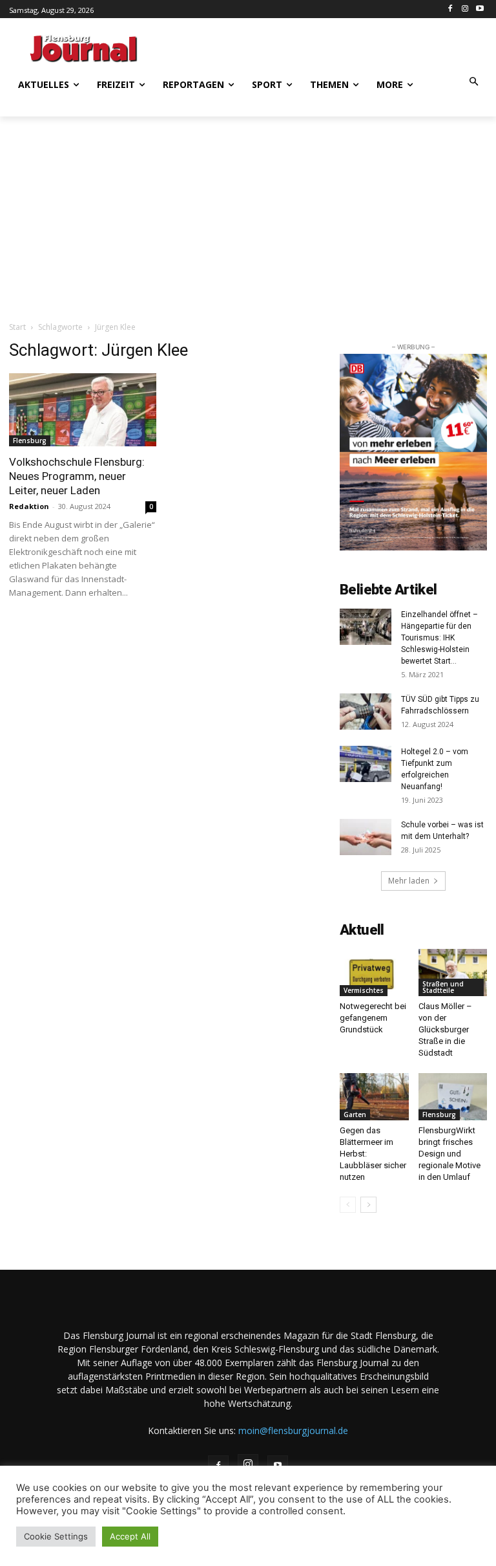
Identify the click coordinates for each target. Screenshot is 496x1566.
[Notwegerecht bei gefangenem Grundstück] (374, 972)
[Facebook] (450, 9)
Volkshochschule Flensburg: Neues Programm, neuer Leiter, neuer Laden (77, 476)
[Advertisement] (325, 46)
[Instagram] (464, 9)
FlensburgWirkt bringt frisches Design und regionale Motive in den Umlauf (449, 1154)
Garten (355, 1114)
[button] (474, 82)
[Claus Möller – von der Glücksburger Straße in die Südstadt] (453, 972)
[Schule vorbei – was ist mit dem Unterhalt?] (365, 837)
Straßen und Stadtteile (443, 987)
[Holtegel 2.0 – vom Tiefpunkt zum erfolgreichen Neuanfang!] (365, 764)
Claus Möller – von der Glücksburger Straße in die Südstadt (445, 1029)
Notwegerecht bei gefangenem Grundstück (373, 1017)
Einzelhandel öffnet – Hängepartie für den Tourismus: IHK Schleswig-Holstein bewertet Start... (439, 638)
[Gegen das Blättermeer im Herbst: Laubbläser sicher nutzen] (374, 1096)
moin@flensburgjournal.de (293, 1430)
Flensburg (29, 440)
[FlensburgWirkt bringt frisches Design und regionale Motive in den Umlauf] (453, 1096)
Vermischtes (364, 990)
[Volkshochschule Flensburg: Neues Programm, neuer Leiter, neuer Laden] (82, 409)
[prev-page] (348, 1205)
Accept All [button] (130, 1536)
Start (17, 326)
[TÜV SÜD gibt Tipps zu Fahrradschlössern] (365, 711)
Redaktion (29, 506)
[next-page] (368, 1205)
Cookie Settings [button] (56, 1536)
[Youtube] (479, 9)
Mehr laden (408, 880)
